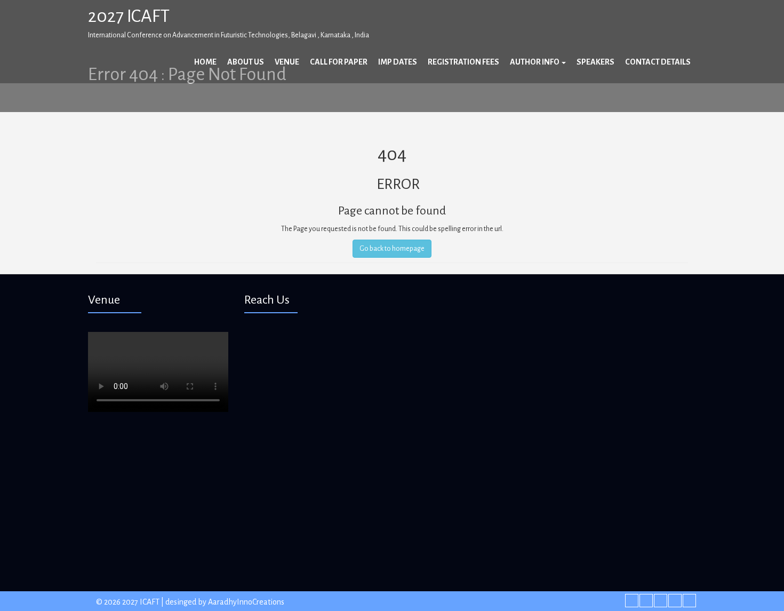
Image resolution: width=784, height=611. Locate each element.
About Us (245, 62)
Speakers (595, 62)
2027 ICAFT (129, 16)
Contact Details (658, 62)
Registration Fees (463, 62)
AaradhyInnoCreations (246, 602)
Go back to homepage (392, 248)
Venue (287, 62)
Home (205, 62)
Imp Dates (397, 62)
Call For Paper (338, 62)
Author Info (535, 62)
